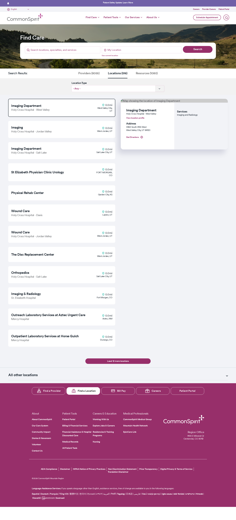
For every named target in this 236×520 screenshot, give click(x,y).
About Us (151, 17)
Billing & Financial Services (74, 425)
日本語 (129, 494)
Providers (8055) (89, 73)
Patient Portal (224, 9)
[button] (61, 108)
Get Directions (132, 137)
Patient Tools (111, 17)
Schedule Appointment (207, 17)
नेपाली (113, 494)
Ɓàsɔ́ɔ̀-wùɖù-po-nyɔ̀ (151, 494)
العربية (106, 494)
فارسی (137, 494)
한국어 (83, 494)
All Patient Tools (69, 448)
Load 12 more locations (118, 361)
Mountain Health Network (135, 425)
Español (35, 494)
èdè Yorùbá (179, 494)
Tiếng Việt (63, 494)
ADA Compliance (49, 469)
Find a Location (87, 390)
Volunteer (36, 444)
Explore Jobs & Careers (104, 425)
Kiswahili (36, 498)
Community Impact (41, 432)
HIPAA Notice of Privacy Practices (89, 469)
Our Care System (40, 425)
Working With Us (101, 419)
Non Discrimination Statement (122, 469)
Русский (91, 494)
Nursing (96, 441)
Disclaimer (65, 469)
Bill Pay (121, 390)
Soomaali (60, 498)
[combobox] (63, 49)
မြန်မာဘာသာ (48, 498)
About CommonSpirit (42, 419)
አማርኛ (99, 494)
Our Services (132, 17)
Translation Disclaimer (118, 472)
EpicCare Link (129, 432)
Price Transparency (148, 469)
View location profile (135, 118)
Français (54, 494)
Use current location (110, 55)
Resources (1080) (147, 73)
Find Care (91, 17)
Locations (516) (117, 73)
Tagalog (121, 494)
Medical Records (70, 441)
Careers (196, 9)
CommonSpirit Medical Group (137, 419)
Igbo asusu (167, 494)
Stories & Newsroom (41, 438)
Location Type (79, 82)
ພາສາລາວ (189, 494)
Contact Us (37, 450)
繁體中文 (74, 494)
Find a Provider (52, 390)
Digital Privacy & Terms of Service (176, 469)
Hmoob (199, 494)
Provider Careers (209, 9)
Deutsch (44, 494)
